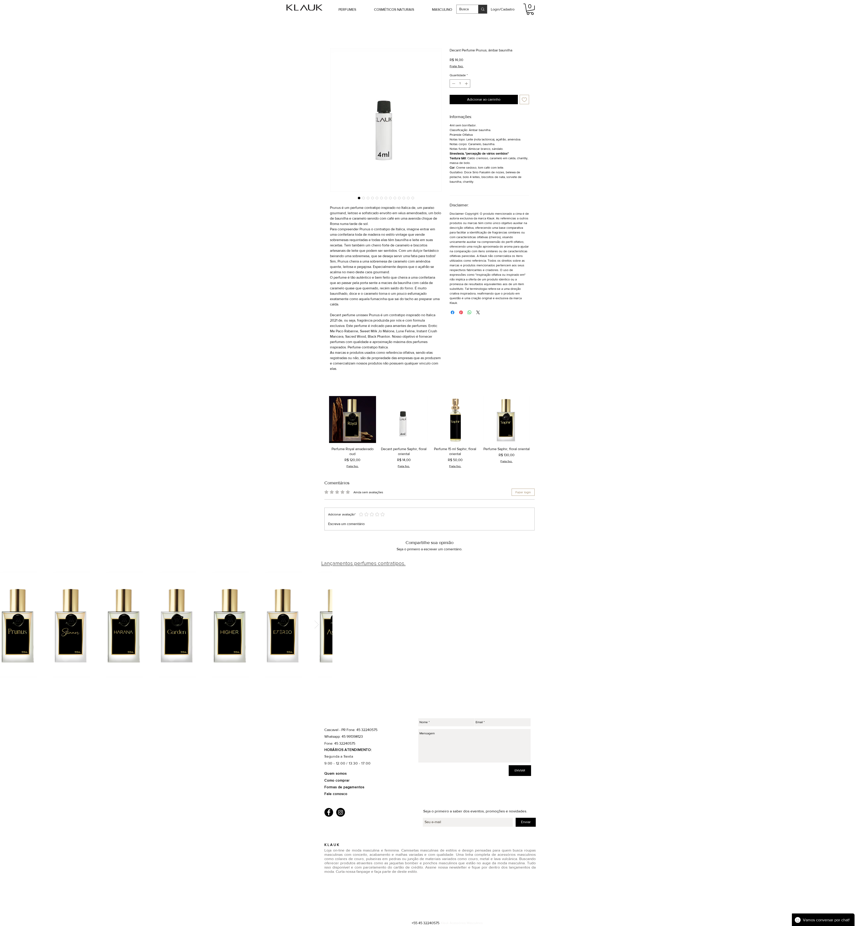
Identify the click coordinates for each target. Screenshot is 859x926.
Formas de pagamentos (344, 787)
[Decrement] (453, 83)
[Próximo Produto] (536, 419)
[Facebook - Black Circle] (328, 812)
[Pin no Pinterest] (461, 312)
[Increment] (467, 83)
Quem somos (335, 773)
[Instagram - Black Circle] (340, 812)
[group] (429, 432)
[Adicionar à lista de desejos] (524, 99)
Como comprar (337, 780)
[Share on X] (478, 312)
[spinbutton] (460, 83)
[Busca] (482, 9)
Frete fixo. (457, 66)
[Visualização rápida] (352, 419)
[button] (354, 9)
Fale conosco (335, 794)
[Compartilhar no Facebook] (452, 312)
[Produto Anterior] (322, 419)
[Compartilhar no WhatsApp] (469, 312)
